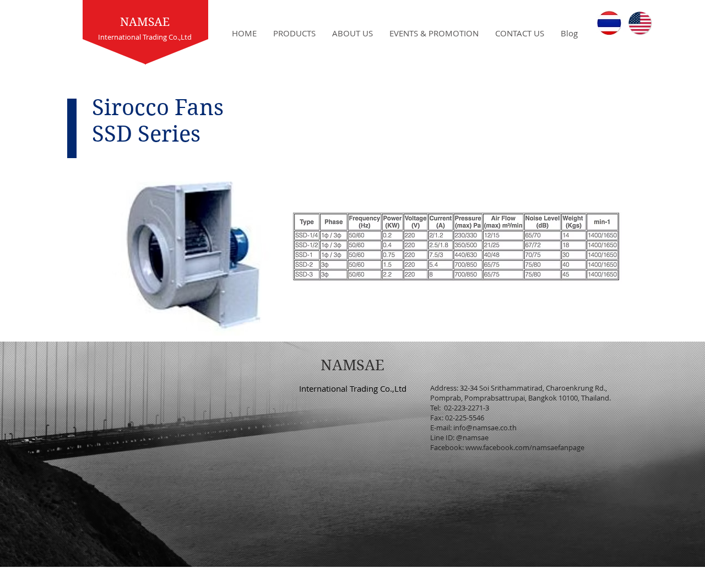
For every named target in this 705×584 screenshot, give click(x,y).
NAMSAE (145, 22)
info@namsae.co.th (485, 427)
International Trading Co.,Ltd (352, 388)
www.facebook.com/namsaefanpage (524, 447)
